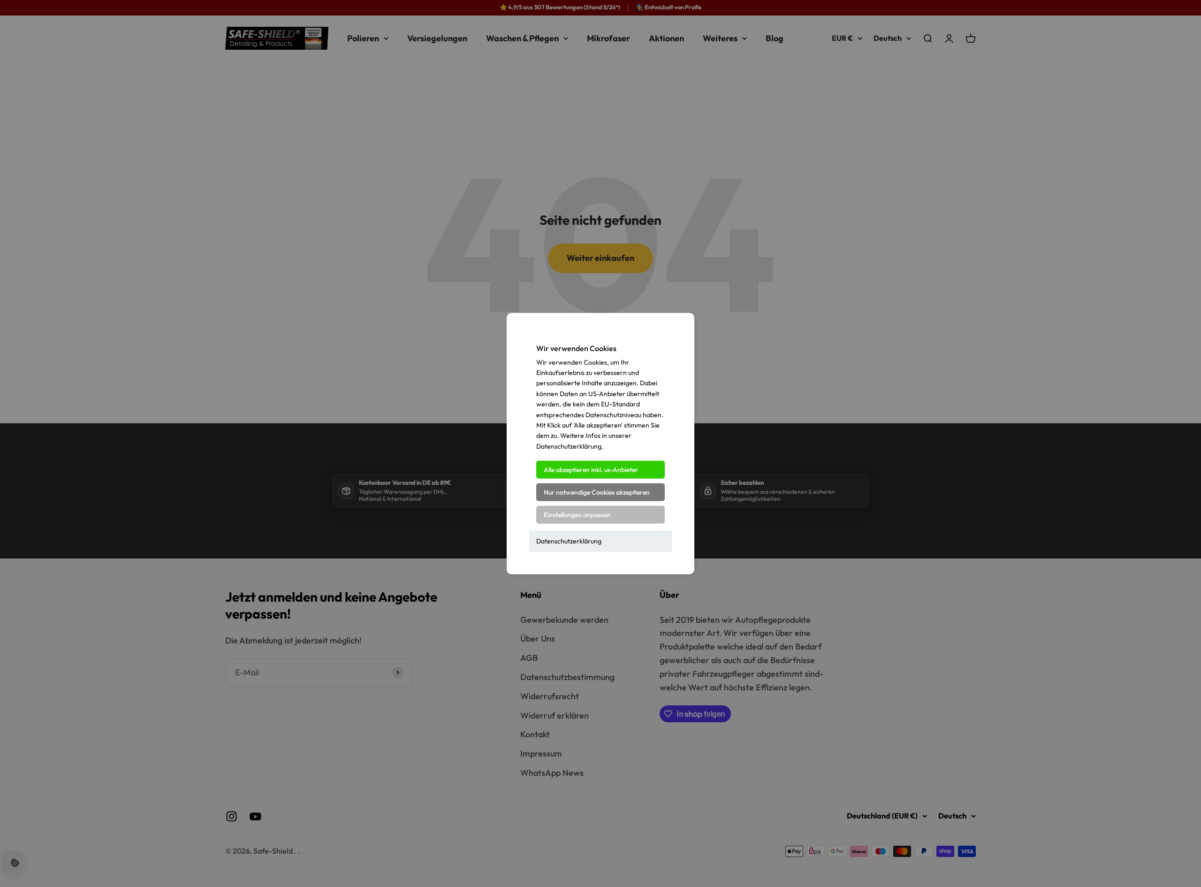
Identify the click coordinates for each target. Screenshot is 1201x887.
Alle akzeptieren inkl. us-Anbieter (591, 470)
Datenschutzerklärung (568, 541)
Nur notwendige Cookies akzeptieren (597, 492)
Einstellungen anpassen (577, 515)
